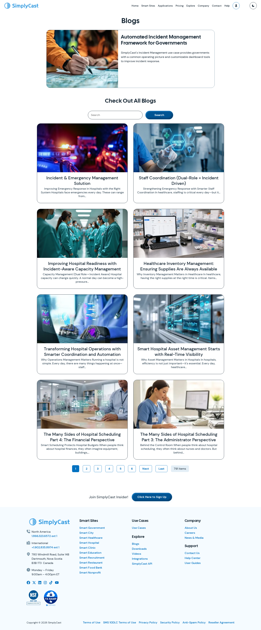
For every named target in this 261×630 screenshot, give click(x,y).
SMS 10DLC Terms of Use (119, 622)
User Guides (193, 563)
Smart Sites (148, 5)
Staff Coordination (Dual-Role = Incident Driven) (179, 180)
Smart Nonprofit (90, 572)
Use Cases (139, 528)
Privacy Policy (148, 622)
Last (161, 469)
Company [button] (203, 5)
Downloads (139, 549)
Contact (217, 5)
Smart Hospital (89, 543)
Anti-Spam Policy (194, 622)
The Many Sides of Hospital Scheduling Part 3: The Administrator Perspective (178, 436)
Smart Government (92, 528)
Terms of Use (91, 622)
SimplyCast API (142, 564)
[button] (236, 5)
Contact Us (192, 553)
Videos (136, 554)
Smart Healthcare (90, 538)
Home (135, 5)
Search (159, 115)
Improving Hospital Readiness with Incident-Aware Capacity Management (82, 266)
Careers (190, 533)
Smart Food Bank (90, 567)
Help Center (192, 558)
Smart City (86, 533)
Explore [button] (190, 5)
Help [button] (227, 5)
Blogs (135, 544)
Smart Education (90, 553)
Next (145, 469)
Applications (165, 5)
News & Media (194, 538)
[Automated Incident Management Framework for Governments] (82, 59)
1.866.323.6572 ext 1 (44, 536)
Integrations (140, 559)
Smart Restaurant (90, 562)
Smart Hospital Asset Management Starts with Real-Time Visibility (178, 351)
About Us (191, 528)
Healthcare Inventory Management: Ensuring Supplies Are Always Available (178, 266)
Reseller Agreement (221, 622)
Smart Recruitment (91, 558)
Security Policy (170, 622)
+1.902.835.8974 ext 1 (45, 547)
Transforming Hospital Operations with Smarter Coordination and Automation (82, 351)
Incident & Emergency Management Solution (82, 180)
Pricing (180, 5)
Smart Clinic (87, 548)
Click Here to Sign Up (151, 497)
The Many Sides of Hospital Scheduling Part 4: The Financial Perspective (82, 436)
